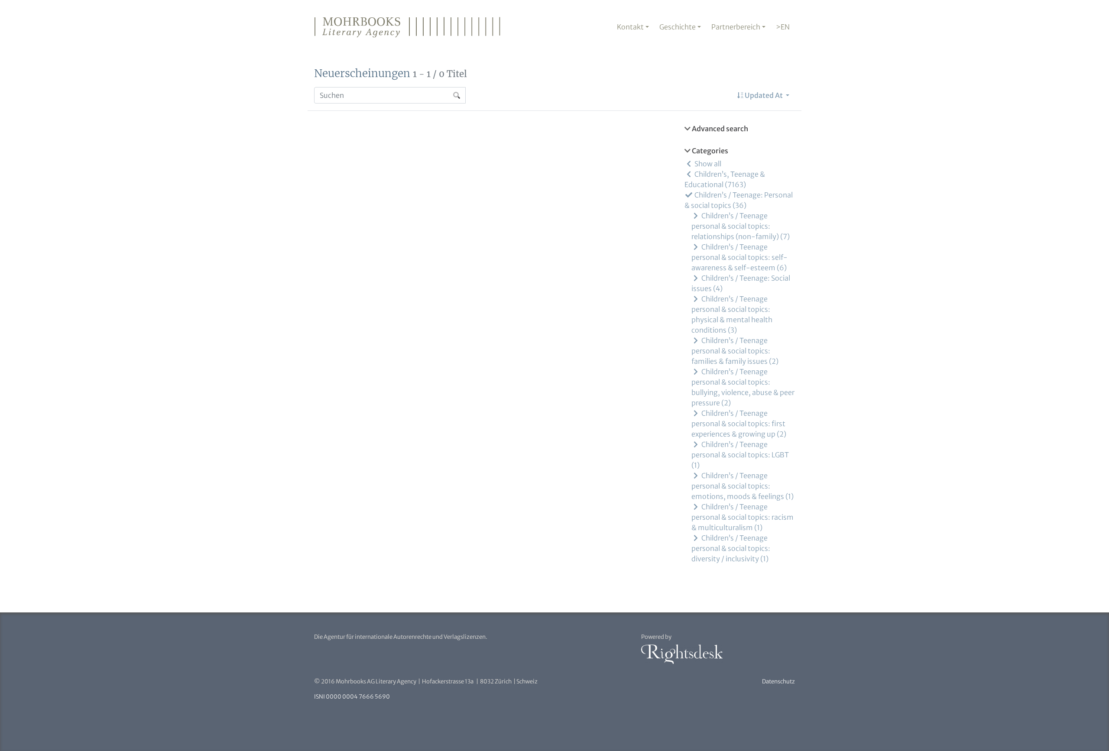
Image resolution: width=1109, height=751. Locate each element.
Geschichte (677, 27)
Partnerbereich (735, 27)
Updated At (763, 95)
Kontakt (630, 27)
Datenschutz (778, 681)
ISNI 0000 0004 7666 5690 (352, 696)
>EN (783, 27)
